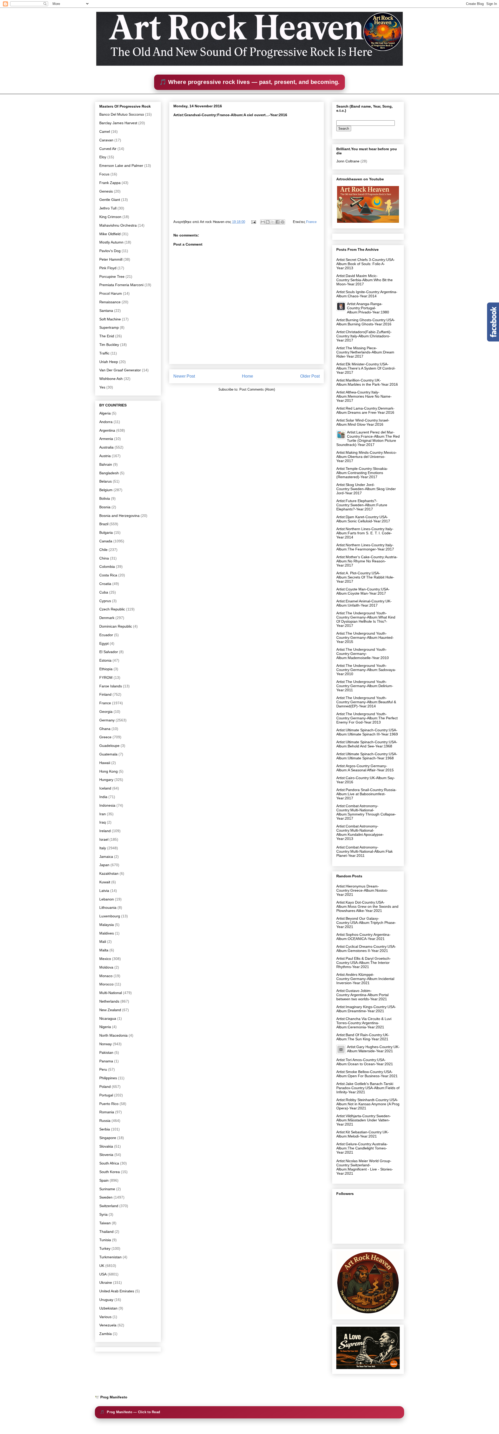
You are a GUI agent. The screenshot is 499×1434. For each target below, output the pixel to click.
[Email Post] (253, 222)
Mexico (105, 959)
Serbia (104, 1129)
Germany (107, 720)
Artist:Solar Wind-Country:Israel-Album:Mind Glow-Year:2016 (362, 422)
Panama (106, 1061)
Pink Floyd (107, 268)
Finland (105, 694)
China (104, 558)
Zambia (105, 1334)
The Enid (106, 336)
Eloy (102, 157)
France (311, 222)
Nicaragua (107, 1018)
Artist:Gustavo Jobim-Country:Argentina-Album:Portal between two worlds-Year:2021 (362, 995)
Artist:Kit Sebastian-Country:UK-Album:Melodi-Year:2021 (362, 1134)
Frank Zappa (110, 183)
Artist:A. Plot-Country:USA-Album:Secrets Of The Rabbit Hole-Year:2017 (365, 577)
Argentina (107, 430)
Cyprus (105, 601)
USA (103, 1274)
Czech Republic (112, 609)
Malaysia (106, 925)
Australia (106, 447)
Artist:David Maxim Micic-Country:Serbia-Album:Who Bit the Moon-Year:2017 (364, 280)
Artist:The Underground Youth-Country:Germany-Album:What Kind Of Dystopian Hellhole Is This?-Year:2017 (365, 619)
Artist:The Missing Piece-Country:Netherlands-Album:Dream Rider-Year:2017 (365, 352)
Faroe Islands (110, 686)
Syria (103, 1214)
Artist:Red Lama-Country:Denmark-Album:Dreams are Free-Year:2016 (365, 410)
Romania (106, 1112)
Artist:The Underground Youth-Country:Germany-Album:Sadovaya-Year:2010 (366, 669)
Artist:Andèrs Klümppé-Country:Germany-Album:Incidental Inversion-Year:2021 (365, 978)
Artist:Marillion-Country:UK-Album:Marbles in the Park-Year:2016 (367, 382)
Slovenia (106, 1155)
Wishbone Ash (111, 379)
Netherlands (109, 1001)
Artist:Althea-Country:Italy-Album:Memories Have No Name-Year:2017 (364, 396)
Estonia (105, 660)
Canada (105, 541)
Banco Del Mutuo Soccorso (121, 114)
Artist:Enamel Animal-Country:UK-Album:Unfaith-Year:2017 (364, 603)
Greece (105, 737)
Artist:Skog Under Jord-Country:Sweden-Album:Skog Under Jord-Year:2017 (366, 489)
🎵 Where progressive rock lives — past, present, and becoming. (249, 82)
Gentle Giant (109, 200)
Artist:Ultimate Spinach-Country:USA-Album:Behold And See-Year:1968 (366, 744)
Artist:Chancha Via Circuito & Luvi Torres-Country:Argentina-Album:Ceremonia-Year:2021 (363, 1023)
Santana (106, 310)
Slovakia (106, 1146)
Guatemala (108, 754)
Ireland (105, 831)
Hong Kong (108, 771)
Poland (105, 1086)
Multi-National (110, 993)
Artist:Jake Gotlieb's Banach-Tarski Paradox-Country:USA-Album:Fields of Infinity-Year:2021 (367, 1088)
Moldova (106, 967)
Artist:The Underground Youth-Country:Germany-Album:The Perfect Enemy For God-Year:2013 (367, 718)
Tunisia (105, 1240)
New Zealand (110, 1010)
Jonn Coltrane (347, 161)
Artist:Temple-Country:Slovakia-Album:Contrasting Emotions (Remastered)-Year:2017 (362, 472)
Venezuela (107, 1325)
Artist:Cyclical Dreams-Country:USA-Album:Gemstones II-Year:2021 (366, 948)
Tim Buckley (109, 345)
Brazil (103, 524)
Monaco (106, 976)
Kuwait (104, 882)
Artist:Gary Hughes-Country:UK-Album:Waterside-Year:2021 (373, 1049)
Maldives (106, 933)
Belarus (105, 481)
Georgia (106, 711)
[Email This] (262, 222)
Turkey (104, 1248)
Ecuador (106, 635)
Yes (102, 387)
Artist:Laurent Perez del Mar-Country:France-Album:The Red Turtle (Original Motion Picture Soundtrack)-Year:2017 (368, 438)
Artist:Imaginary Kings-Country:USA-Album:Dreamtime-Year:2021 (366, 1009)
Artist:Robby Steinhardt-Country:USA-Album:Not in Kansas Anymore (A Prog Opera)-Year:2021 (367, 1104)
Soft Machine (110, 319)
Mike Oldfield (110, 234)
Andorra (106, 422)
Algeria (105, 413)
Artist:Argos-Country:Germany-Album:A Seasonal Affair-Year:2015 (365, 768)
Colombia (107, 566)
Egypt (104, 643)
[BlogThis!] (267, 222)
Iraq (102, 822)
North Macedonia (113, 1035)
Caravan (106, 140)
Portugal (106, 1095)
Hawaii (104, 763)
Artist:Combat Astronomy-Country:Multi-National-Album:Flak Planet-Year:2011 (364, 851)
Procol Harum (110, 293)
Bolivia (104, 498)
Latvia (104, 891)
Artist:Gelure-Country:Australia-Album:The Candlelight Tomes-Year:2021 (362, 1148)
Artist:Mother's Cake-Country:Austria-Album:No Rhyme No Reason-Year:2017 (367, 561)
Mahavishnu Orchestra (118, 225)
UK (101, 1266)
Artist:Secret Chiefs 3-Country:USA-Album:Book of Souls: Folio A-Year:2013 (365, 264)
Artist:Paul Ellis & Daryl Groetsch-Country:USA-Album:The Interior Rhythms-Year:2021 (363, 962)
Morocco (106, 984)
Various (105, 1317)
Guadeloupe (109, 746)
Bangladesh (109, 473)
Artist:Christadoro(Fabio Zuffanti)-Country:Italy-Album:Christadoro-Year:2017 (364, 336)
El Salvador (108, 652)
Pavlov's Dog (110, 251)
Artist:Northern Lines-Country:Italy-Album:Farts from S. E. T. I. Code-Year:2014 (364, 533)
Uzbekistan (108, 1308)
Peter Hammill (110, 259)
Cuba (103, 592)
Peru (103, 1069)
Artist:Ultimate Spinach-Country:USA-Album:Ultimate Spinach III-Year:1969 (367, 732)
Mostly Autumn (111, 242)
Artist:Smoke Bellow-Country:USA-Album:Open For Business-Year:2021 (367, 1074)
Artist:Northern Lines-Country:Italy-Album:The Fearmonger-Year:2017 (365, 547)
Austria (105, 456)
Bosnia (104, 507)
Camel (104, 131)
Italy (102, 848)
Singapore (107, 1138)
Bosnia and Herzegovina (119, 516)
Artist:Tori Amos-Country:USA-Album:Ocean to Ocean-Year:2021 (364, 1062)
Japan (104, 865)
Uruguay (106, 1300)
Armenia (106, 439)
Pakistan (106, 1052)
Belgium (106, 490)
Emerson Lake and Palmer (121, 165)
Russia (104, 1121)
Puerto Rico (109, 1104)
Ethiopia (106, 669)
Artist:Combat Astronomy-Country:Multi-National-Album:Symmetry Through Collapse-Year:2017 (366, 812)
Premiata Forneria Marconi (121, 285)
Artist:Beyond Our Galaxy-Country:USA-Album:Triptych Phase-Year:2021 (366, 922)
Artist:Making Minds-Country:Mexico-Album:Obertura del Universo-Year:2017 (366, 456)
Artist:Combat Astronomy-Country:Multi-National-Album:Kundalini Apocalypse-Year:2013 (360, 832)
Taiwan (105, 1223)
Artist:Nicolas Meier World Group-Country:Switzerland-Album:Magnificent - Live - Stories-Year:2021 (364, 1167)
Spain (104, 1180)
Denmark (106, 618)
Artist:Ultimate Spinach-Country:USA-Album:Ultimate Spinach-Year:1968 (366, 756)
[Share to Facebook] (277, 222)
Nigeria (105, 1027)
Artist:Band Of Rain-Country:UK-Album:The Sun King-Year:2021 (362, 1037)
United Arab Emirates (116, 1291)
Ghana (104, 729)
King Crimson (110, 217)
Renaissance (110, 302)
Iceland (105, 788)
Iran (102, 814)
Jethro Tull (107, 208)
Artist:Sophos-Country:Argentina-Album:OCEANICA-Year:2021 (363, 936)
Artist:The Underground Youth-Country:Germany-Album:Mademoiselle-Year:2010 (362, 653)
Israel (103, 839)
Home (247, 376)
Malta (103, 950)
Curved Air (107, 149)
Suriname (107, 1189)
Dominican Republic (115, 626)
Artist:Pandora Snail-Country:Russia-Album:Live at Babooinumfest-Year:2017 (366, 794)
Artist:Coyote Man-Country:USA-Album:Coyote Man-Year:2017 (363, 591)
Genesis (106, 191)
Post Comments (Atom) (257, 389)
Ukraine (105, 1282)
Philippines (108, 1078)
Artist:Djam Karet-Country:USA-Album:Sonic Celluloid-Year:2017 (363, 519)
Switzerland (108, 1206)
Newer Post (184, 376)
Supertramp (109, 327)
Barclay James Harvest (118, 123)
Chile (103, 550)
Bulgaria (106, 532)
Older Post (310, 376)
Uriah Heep (108, 362)
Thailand (106, 1231)
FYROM (106, 677)
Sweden (106, 1197)
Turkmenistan (110, 1257)
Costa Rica (108, 575)
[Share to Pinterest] (282, 222)
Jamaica (106, 856)
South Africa (109, 1163)
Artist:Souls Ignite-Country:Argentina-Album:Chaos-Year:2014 (366, 294)
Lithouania (107, 907)
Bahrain (105, 464)
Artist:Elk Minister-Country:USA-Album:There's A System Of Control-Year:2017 (366, 368)
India (103, 797)
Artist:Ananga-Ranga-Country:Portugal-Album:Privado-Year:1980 (368, 308)
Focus (104, 174)
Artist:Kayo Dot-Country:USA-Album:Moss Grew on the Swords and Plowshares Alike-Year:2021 (367, 906)
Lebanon (106, 899)
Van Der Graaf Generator (120, 370)
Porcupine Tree (111, 276)
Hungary (106, 780)
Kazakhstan (109, 873)
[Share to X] (272, 222)
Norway (105, 1044)
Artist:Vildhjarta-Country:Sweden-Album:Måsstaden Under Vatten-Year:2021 (363, 1120)
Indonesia (107, 805)
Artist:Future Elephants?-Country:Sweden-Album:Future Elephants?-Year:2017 (361, 505)
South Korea (109, 1172)
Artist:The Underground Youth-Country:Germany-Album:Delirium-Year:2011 (364, 686)
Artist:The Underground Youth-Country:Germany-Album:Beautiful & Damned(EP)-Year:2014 (366, 702)
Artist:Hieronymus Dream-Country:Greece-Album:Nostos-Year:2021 (362, 890)
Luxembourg (109, 916)
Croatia (105, 584)
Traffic (104, 353)
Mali (102, 941)
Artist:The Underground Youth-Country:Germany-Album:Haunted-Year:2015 (365, 637)
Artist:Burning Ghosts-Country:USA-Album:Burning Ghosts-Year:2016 (365, 322)
